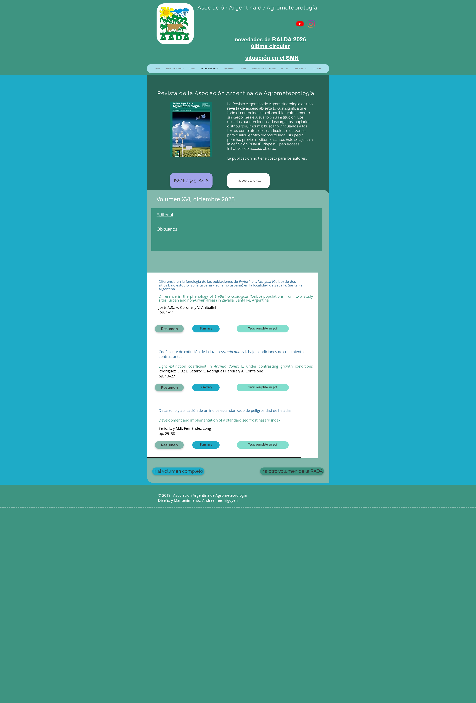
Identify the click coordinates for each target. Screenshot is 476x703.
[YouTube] (300, 24)
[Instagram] (311, 24)
